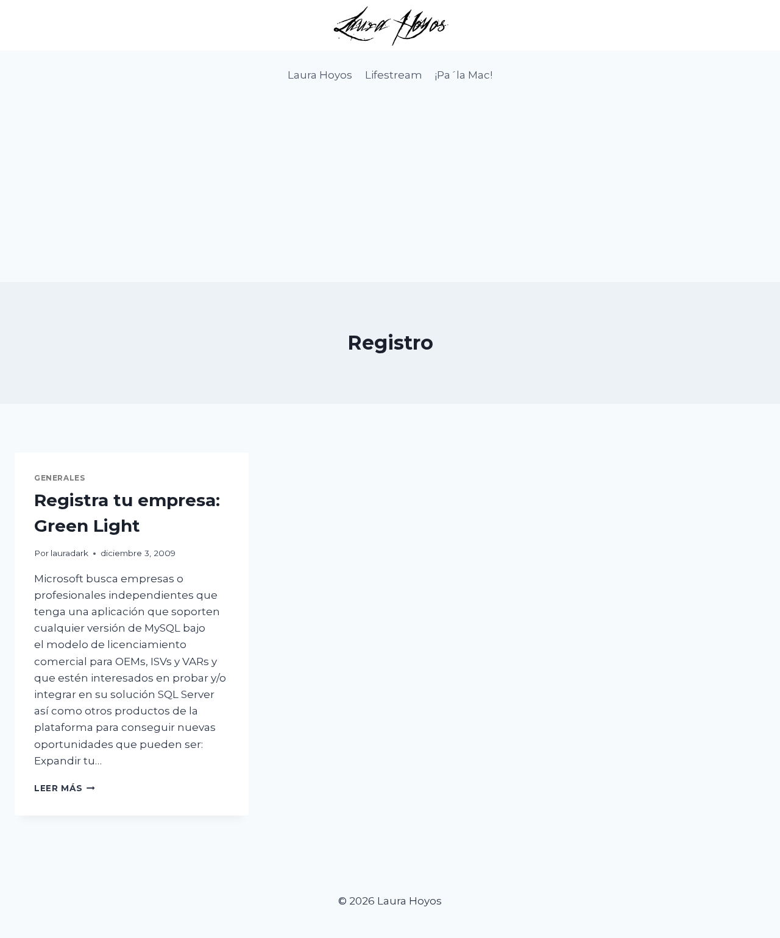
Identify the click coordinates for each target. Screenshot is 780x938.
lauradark (69, 553)
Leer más (64, 788)
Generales (59, 477)
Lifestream (393, 75)
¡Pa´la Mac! (463, 75)
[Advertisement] (390, 190)
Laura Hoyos (320, 75)
